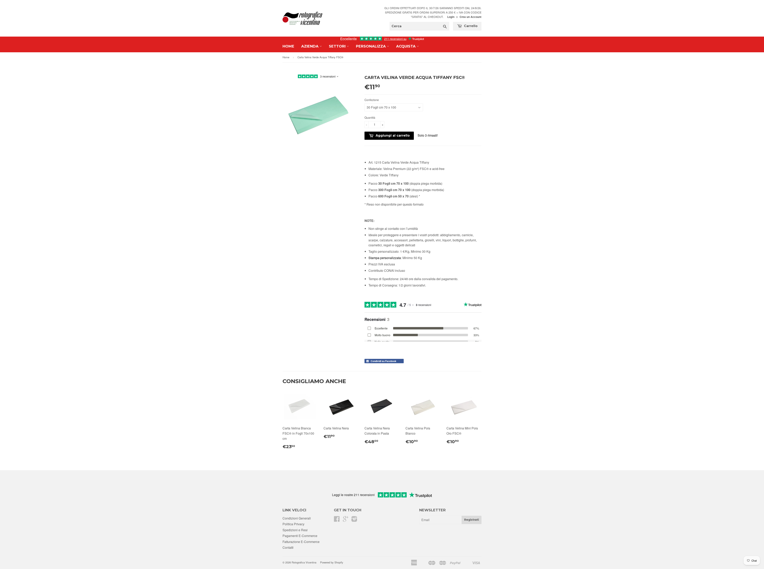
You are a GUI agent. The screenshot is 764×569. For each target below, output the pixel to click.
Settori (338, 46)
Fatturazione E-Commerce (301, 541)
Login (450, 17)
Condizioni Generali (297, 518)
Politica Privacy (293, 524)
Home (288, 46)
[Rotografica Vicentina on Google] (346, 520)
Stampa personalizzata (384, 257)
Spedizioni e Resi (295, 530)
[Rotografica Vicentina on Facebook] (337, 520)
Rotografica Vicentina (304, 562)
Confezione (371, 100)
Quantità (369, 117)
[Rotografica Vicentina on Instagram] (354, 520)
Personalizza (371, 46)
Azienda (310, 46)
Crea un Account (470, 17)
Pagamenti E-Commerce (300, 535)
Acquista (406, 46)
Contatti (288, 547)
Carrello (470, 26)
